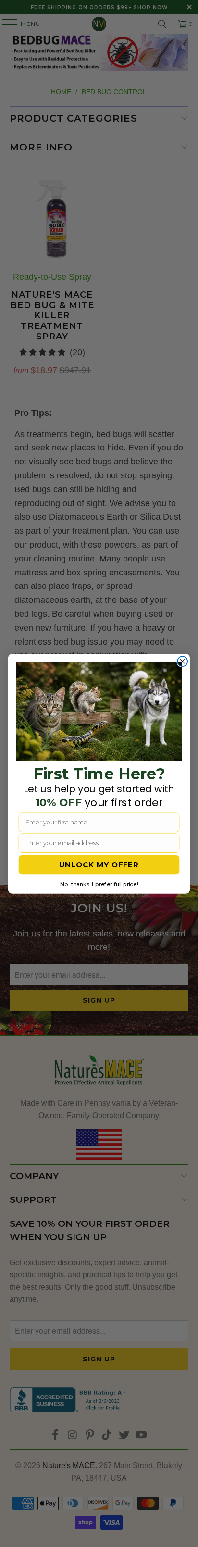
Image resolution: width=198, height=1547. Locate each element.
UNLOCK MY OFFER (99, 864)
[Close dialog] (182, 661)
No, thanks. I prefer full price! (99, 883)
